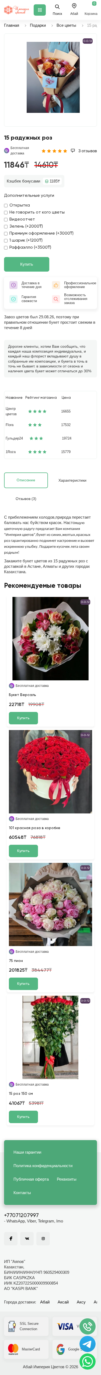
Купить (26, 264)
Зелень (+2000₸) (26, 226)
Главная (11, 25)
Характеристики (72, 480)
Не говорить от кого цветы (37, 212)
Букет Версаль (22, 695)
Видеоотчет (22, 219)
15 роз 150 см (21, 1094)
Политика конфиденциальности (42, 1165)
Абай (45, 1302)
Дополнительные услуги (29, 196)
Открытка (19, 205)
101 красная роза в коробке (34, 828)
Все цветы (66, 25)
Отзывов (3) (26, 498)
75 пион (16, 961)
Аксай (63, 1302)
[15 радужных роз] (53, 77)
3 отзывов (87, 150)
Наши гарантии (27, 1152)
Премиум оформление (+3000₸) (41, 233)
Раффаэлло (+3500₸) (30, 247)
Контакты (22, 1192)
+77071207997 (21, 1215)
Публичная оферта (31, 1179)
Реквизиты (66, 1179)
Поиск (57, 14)
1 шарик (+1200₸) (26, 240)
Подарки (38, 25)
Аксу (81, 1302)
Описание (25, 480)
